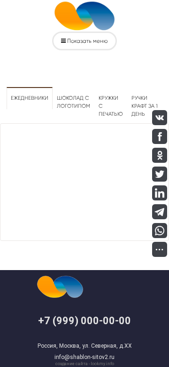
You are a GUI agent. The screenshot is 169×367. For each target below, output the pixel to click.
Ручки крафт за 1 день (144, 106)
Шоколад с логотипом (73, 102)
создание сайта (71, 363)
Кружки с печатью (111, 106)
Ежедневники (29, 98)
